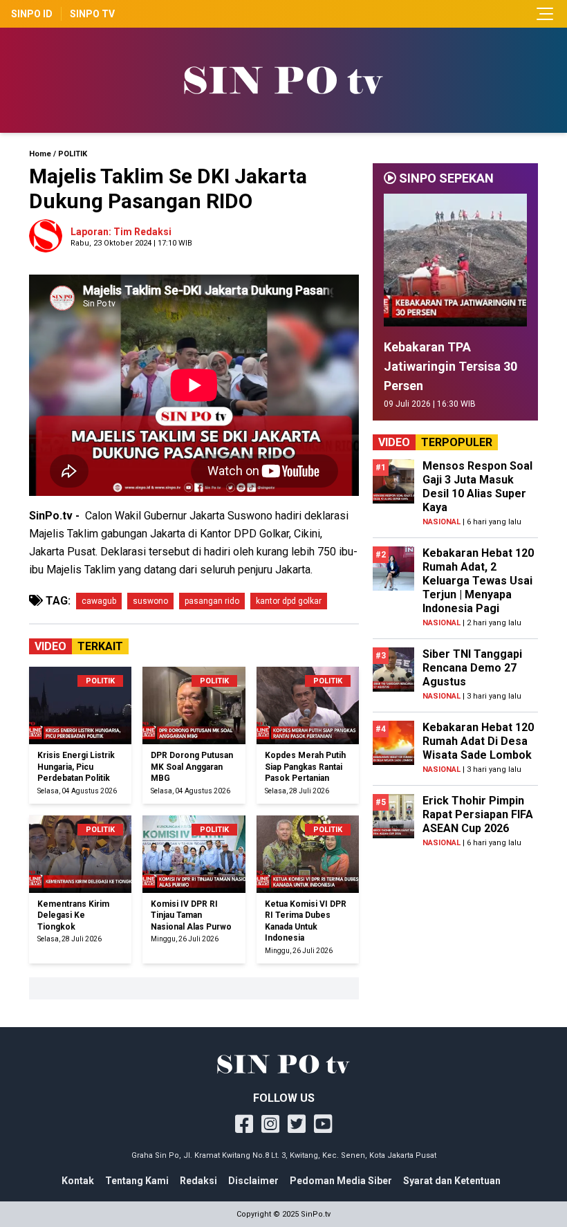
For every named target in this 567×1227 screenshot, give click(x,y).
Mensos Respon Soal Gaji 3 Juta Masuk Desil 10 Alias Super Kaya (477, 486)
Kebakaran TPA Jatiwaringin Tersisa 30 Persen (450, 366)
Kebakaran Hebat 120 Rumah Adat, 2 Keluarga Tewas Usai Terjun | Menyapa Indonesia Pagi (478, 580)
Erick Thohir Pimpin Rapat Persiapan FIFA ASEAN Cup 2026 (477, 814)
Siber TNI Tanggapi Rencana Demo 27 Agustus (472, 667)
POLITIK (72, 153)
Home (40, 153)
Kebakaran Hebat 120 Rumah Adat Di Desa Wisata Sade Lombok (478, 741)
